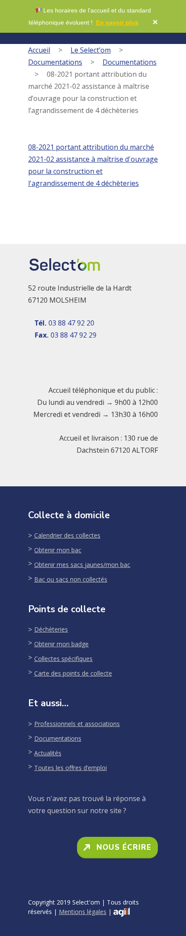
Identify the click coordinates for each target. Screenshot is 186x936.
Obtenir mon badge (61, 644)
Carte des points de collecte (73, 673)
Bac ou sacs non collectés (70, 579)
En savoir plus (117, 22)
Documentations (55, 62)
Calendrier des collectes (67, 535)
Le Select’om (91, 50)
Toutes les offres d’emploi (70, 768)
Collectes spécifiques (63, 658)
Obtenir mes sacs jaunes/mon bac (82, 564)
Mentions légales (82, 912)
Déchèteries (51, 629)
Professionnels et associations (77, 724)
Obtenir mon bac (57, 550)
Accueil (39, 50)
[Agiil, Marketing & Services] (121, 912)
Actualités (47, 753)
